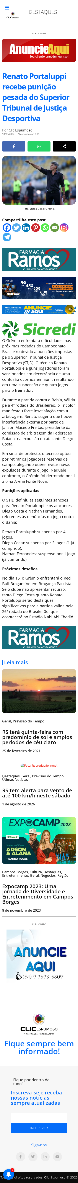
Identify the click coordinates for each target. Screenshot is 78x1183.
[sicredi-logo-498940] (39, 328)
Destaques (43, 11)
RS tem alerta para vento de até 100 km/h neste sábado (37, 793)
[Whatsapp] (45, 227)
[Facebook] (7, 227)
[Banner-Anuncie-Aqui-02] (39, 309)
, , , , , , (35, 874)
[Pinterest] (35, 227)
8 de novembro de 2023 (21, 910)
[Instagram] (64, 227)
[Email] (54, 227)
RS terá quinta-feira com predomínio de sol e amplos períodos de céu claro (37, 737)
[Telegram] (7, 237)
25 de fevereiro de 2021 (21, 751)
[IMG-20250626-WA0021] (39, 287)
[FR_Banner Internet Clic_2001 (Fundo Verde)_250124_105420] (39, 259)
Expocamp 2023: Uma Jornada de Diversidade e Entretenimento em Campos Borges (37, 894)
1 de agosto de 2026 (18, 804)
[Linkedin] (26, 227)
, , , (33, 778)
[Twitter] (16, 227)
